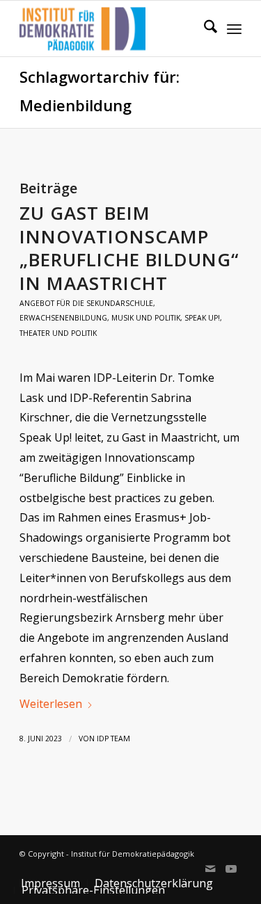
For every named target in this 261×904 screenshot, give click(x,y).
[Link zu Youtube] (231, 868)
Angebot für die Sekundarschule (86, 303)
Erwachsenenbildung (63, 318)
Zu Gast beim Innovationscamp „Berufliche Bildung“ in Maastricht (129, 248)
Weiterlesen (50, 703)
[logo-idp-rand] (108, 28)
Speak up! (202, 318)
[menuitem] (203, 28)
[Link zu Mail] (210, 868)
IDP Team (113, 738)
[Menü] (234, 28)
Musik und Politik (145, 318)
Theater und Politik (58, 333)
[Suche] (203, 28)
